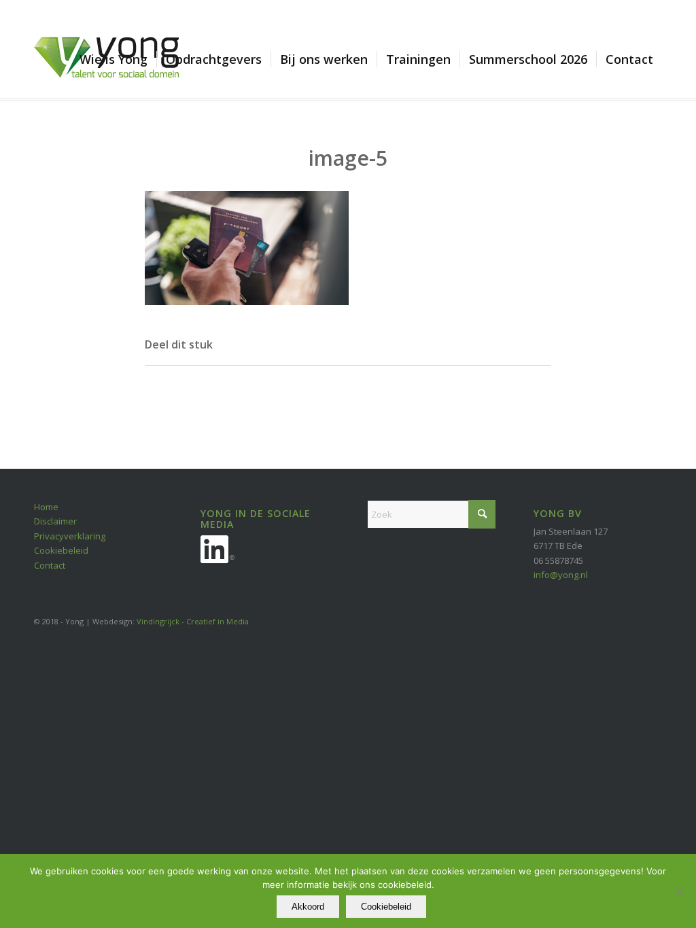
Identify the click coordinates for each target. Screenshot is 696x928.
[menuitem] (113, 59)
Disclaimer (55, 521)
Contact (49, 565)
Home (46, 507)
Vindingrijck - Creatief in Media (193, 621)
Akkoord (308, 907)
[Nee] (679, 891)
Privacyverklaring (69, 536)
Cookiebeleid (61, 550)
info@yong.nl (561, 575)
